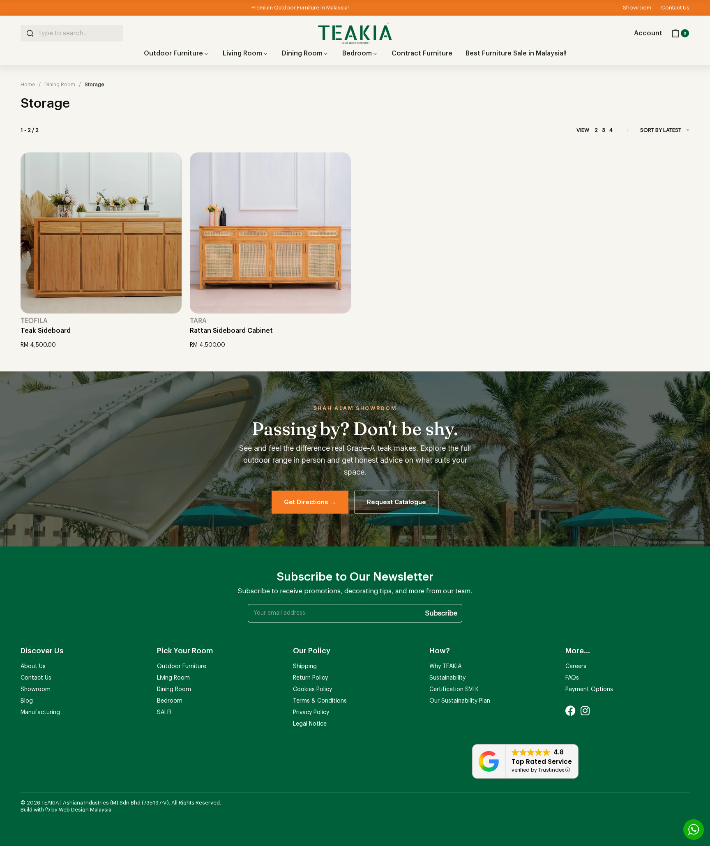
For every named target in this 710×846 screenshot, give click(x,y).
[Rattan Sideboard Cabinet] (270, 233)
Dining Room (59, 84)
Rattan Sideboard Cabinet (231, 330)
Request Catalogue (396, 502)
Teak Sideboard (46, 330)
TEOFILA (34, 321)
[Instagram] (585, 710)
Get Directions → (310, 502)
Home (28, 84)
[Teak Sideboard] (101, 233)
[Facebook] (570, 710)
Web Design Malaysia (85, 809)
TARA (198, 321)
